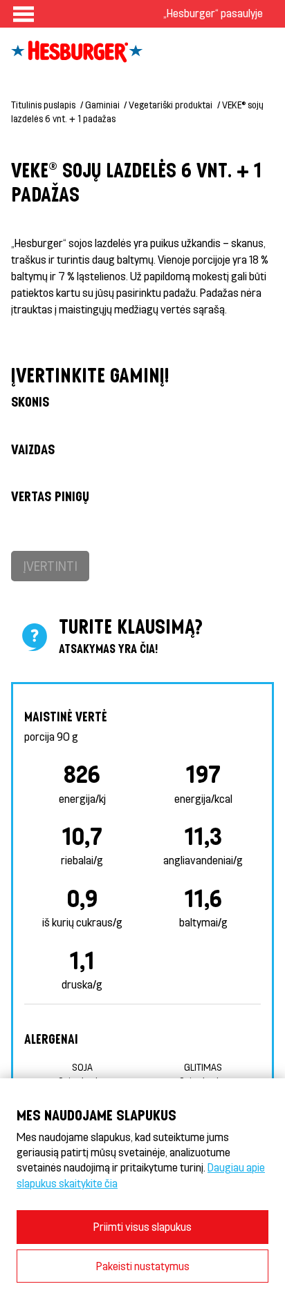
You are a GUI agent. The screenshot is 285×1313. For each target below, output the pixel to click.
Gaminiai (102, 104)
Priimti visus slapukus (142, 1226)
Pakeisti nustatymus (143, 1265)
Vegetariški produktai (170, 104)
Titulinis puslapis (43, 104)
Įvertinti (50, 566)
